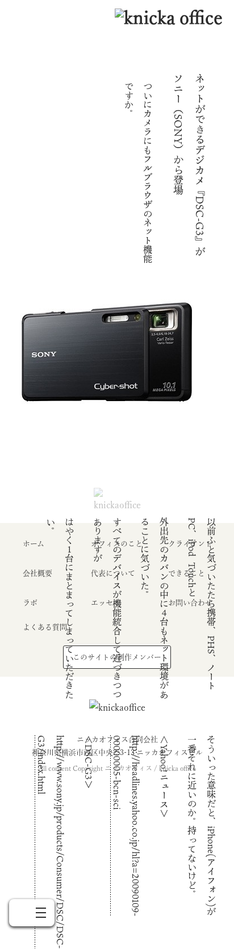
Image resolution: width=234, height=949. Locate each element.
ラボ (30, 602)
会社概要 (37, 573)
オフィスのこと (117, 543)
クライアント (190, 543)
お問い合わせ (190, 602)
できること (186, 573)
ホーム (33, 543)
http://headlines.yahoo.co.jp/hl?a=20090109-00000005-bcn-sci (126, 826)
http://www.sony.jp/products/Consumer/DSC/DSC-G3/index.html (51, 842)
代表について (113, 573)
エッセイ (105, 602)
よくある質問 (45, 627)
